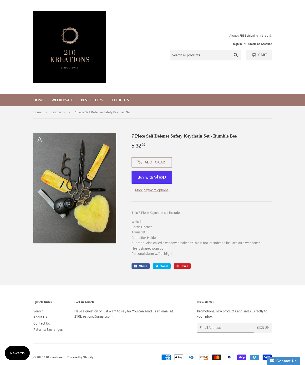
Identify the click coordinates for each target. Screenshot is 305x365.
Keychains (58, 112)
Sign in (237, 44)
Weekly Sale (62, 100)
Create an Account (260, 44)
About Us (40, 317)
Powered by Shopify (80, 357)
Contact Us (41, 323)
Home (38, 100)
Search (38, 311)
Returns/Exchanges (48, 329)
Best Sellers (92, 100)
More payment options (151, 190)
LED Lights (120, 100)
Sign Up (263, 328)
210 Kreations (53, 357)
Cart (262, 55)
